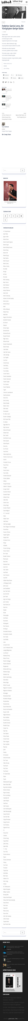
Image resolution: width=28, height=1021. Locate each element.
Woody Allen (6, 894)
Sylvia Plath (5, 846)
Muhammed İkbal (7, 696)
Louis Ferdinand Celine (8, 647)
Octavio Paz (5, 728)
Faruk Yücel (5, 451)
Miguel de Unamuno (7, 690)
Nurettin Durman (6, 723)
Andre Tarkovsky (6, 296)
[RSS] (5, 220)
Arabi (4, 306)
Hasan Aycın (5, 529)
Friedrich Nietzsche (7, 476)
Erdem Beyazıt (6, 443)
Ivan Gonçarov (6, 575)
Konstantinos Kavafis (7, 634)
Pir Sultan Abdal (6, 774)
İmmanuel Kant (6, 564)
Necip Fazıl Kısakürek (7, 709)
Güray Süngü (6, 505)
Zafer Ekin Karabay (7, 916)
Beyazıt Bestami (6, 336)
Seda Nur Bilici (6, 817)
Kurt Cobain (5, 637)
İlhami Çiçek (5, 559)
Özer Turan (5, 760)
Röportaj (5, 747)
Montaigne (5, 693)
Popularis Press (21, 1018)
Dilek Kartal (5, 408)
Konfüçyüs (5, 629)
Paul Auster (5, 766)
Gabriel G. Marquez (7, 486)
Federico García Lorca (7, 457)
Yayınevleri (5, 908)
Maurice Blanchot (7, 664)
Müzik (4, 613)
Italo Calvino (5, 570)
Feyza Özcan (5, 465)
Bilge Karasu (6, 339)
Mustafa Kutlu (6, 704)
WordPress (6, 1018)
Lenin (4, 642)
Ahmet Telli (5, 253)
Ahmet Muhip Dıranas (7, 247)
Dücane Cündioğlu (7, 416)
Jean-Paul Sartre (6, 591)
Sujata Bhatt (5, 841)
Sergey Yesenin (6, 822)
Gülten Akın (5, 500)
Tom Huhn (5, 865)
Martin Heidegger (7, 661)
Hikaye (4, 543)
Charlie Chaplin (6, 382)
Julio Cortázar (6, 602)
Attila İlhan (5, 314)
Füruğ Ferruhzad (6, 484)
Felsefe (4, 459)
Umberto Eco (6, 878)
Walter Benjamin (6, 889)
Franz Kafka (5, 473)
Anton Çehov (6, 301)
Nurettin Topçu (6, 725)
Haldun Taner (6, 519)
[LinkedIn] (17, 216)
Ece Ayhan (5, 422)
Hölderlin (5, 545)
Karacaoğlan (5, 615)
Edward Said (5, 433)
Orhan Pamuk (6, 736)
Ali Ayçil (4, 271)
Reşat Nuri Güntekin (7, 787)
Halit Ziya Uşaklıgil (6, 524)
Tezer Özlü (5, 852)
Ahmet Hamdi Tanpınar (8, 242)
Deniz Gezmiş (6, 400)
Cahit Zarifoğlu (6, 355)
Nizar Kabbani (6, 717)
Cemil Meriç (5, 365)
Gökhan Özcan (6, 497)
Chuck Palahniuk (6, 387)
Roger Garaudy (6, 792)
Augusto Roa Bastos (7, 317)
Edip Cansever (6, 427)
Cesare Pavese (6, 373)
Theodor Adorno (6, 854)
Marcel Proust (6, 658)
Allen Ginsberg (6, 279)
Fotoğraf (5, 467)
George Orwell (6, 489)
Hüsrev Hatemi (6, 551)
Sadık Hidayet (6, 800)
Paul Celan (5, 768)
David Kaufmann (6, 395)
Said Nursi (5, 803)
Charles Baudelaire (7, 376)
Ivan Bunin (5, 572)
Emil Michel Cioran (7, 438)
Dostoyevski (5, 411)
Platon (4, 776)
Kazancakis (5, 621)
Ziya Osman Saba (6, 924)
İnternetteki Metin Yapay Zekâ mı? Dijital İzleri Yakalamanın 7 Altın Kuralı (9, 98)
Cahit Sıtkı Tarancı (6, 352)
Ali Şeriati (5, 277)
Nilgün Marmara (6, 715)
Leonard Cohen (6, 645)
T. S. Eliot (5, 849)
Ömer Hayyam (6, 741)
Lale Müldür (5, 639)
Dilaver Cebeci (6, 406)
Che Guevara (6, 384)
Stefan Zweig (6, 838)
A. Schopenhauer (6, 231)
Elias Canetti (5, 435)
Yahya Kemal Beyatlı (7, 897)
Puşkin (4, 779)
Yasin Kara (5, 905)
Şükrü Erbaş (5, 843)
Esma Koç (5, 446)
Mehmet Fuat (6, 674)
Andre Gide (5, 293)
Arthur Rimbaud (6, 309)
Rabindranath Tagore (7, 782)
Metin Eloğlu (6, 682)
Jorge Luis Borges (7, 599)
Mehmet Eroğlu (6, 672)
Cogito (4, 390)
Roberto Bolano (6, 790)
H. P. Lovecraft (6, 513)
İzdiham (4, 481)
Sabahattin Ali (6, 798)
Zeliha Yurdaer (6, 919)
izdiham (4, 31)
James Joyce (5, 586)
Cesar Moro (5, 368)
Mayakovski (5, 666)
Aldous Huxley (6, 266)
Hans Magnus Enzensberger (9, 527)
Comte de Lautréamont (8, 392)
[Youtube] (21, 216)
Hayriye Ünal (5, 537)
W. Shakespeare (6, 886)
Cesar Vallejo (6, 371)
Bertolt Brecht (6, 331)
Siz (3, 830)
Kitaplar (4, 610)
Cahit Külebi (5, 349)
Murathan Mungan (7, 698)
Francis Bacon (6, 470)
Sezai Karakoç (6, 825)
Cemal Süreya (6, 363)
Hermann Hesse (6, 540)
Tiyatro (4, 857)
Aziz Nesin (5, 322)
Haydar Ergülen (6, 535)
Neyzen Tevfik (6, 712)
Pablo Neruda (6, 763)
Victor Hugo (5, 881)
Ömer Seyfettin (6, 744)
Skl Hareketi (5, 755)
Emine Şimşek (6, 441)
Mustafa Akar (6, 701)
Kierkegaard (5, 623)
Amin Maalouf (6, 285)
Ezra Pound (5, 449)
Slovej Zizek (5, 833)
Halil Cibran (5, 521)
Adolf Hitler (5, 234)
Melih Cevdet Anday (7, 677)
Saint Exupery (6, 806)
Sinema (4, 752)
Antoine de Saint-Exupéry (8, 298)
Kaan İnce (5, 607)
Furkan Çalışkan (6, 478)
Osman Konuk (6, 739)
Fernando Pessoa (7, 462)
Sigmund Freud (6, 827)
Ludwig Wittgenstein (7, 650)
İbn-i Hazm (5, 553)
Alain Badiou (6, 258)
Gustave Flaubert (6, 508)
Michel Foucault (6, 685)
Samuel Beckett (6, 814)
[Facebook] (9, 216)
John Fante (5, 596)
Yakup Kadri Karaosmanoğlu (9, 900)
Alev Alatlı (5, 269)
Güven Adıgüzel (6, 510)
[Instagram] (13, 216)
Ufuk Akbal (5, 873)
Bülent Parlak (6, 347)
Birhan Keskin (6, 341)
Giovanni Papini (6, 494)
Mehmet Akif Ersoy (7, 669)
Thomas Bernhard (7, 860)
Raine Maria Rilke (7, 784)
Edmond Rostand (6, 430)
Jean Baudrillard (6, 588)
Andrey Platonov (6, 290)
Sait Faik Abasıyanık (7, 809)
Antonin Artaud (6, 304)
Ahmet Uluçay (6, 255)
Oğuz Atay (5, 731)
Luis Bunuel (5, 653)
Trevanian (5, 868)
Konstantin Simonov (7, 631)
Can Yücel (5, 360)
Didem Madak (6, 403)
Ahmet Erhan (6, 239)
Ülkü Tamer (5, 876)
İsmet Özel (5, 567)
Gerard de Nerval (6, 492)
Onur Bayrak (5, 733)
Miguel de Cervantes (7, 688)
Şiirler (3, 22)
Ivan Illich (5, 578)
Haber (4, 516)
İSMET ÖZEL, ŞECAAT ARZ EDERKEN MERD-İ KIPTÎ (9, 90)
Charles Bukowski (7, 379)
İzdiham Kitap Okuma (7, 580)
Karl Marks (5, 618)
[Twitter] (5, 216)
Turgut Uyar (5, 870)
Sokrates (5, 835)
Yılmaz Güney (6, 911)
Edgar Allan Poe (6, 425)
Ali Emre (5, 274)
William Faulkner (6, 892)
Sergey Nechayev (6, 819)
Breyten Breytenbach (7, 344)
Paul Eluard (5, 771)
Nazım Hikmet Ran (7, 707)
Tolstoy (4, 862)
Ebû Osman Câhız (6, 419)
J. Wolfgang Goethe (7, 583)
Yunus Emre (5, 913)
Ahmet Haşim (6, 245)
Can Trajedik (5, 357)
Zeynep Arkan (6, 921)
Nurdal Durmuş (6, 720)
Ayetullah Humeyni (7, 320)
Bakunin (5, 325)
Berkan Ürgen (6, 328)
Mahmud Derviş (6, 655)
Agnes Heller (6, 237)
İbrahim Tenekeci (6, 556)
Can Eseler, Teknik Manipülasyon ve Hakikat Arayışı (8, 105)
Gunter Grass (6, 502)
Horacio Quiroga (6, 548)
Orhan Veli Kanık (6, 758)
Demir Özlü (5, 398)
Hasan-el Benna (6, 532)
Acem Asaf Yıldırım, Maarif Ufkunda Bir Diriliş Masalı (16, 965)
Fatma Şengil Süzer (7, 454)
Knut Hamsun (6, 626)
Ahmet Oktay (5, 250)
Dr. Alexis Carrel (6, 414)
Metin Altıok (5, 680)
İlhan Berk (5, 561)
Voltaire (4, 884)
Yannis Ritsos (6, 903)
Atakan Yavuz (6, 312)
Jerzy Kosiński (6, 594)
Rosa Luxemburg (6, 795)
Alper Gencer (6, 282)
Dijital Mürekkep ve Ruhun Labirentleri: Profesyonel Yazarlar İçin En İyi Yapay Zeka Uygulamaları (15, 953)
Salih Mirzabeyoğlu (7, 811)
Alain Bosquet (6, 261)
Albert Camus (6, 263)
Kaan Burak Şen (6, 604)
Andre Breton (6, 288)
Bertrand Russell (6, 333)
